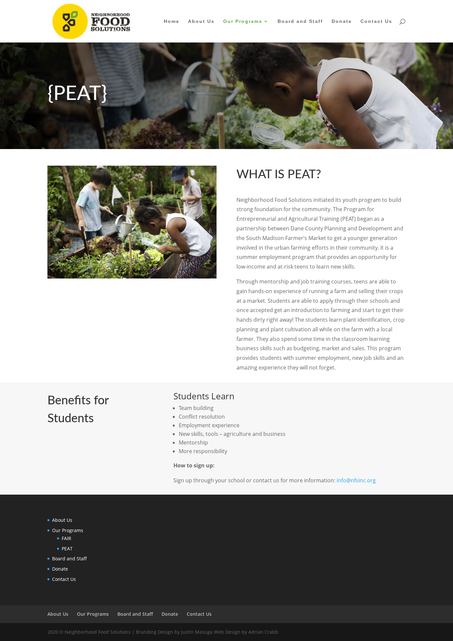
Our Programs (242, 21)
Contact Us (376, 21)
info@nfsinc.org (356, 480)
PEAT (67, 548)
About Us (201, 21)
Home (171, 21)
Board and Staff (300, 21)
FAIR (66, 538)
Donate (342, 21)
